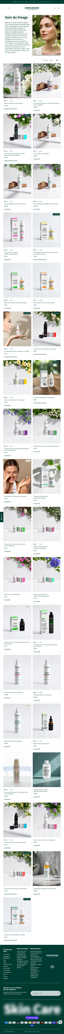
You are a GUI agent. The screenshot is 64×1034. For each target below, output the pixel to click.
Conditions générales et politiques (32, 1031)
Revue (5, 974)
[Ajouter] (28, 95)
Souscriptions (7, 972)
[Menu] (5, 8)
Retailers (5, 978)
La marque (6, 954)
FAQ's (4, 962)
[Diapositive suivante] (62, 2)
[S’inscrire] (58, 993)
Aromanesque (11, 1031)
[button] (52, 60)
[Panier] (58, 8)
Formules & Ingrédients (6, 957)
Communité (6, 968)
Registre (5, 966)
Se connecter (6, 970)
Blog (4, 960)
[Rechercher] (9, 8)
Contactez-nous (7, 964)
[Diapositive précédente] (2, 2)
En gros (5, 976)
